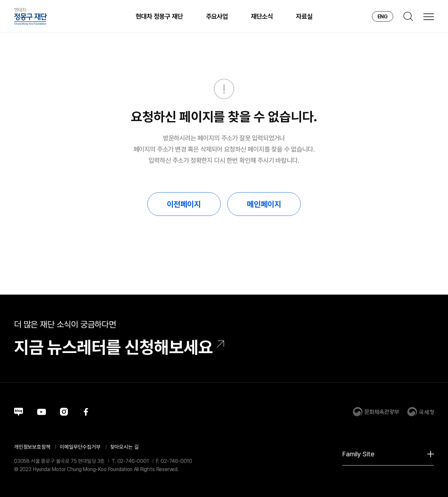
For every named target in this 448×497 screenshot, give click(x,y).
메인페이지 (264, 204)
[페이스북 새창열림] (86, 412)
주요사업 (217, 16)
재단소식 (262, 16)
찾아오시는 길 (124, 447)
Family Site (358, 454)
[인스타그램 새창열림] (64, 412)
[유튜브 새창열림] (41, 412)
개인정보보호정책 (32, 447)
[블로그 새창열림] (18, 412)
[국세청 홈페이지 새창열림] (420, 411)
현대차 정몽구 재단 (159, 16)
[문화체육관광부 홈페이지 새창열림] (376, 411)
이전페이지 (184, 204)
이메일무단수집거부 (80, 447)
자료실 (304, 16)
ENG (382, 16)
